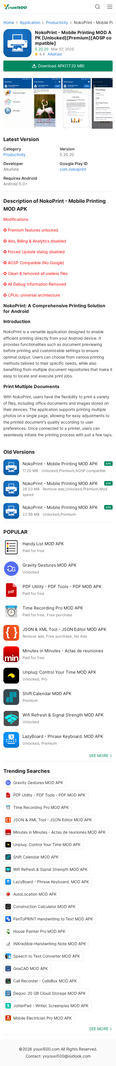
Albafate (55, 54)
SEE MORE (98, 755)
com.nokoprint (73, 169)
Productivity (57, 22)
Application (30, 22)
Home (8, 22)
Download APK (61, 65)
